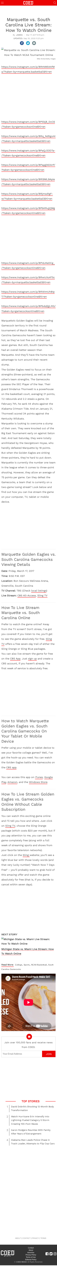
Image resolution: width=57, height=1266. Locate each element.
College (18, 965)
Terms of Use (31, 1257)
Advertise (30, 1253)
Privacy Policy (31, 1255)
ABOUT (18, 1238)
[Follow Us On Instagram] (55, 1254)
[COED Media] (7, 1256)
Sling (26, 855)
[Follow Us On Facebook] (47, 1254)
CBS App (15, 658)
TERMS (43, 1238)
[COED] (28, 3)
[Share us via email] (34, 43)
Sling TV (42, 595)
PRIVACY (35, 1238)
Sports (27, 965)
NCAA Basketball (39, 965)
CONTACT (26, 1238)
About (31, 1250)
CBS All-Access (26, 595)
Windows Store (38, 782)
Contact (31, 1248)
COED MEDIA (21, 1262)
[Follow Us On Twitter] (51, 1254)
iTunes (39, 777)
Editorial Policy (30, 1260)
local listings (38, 590)
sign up (32, 658)
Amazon (12, 782)
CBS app (11, 767)
